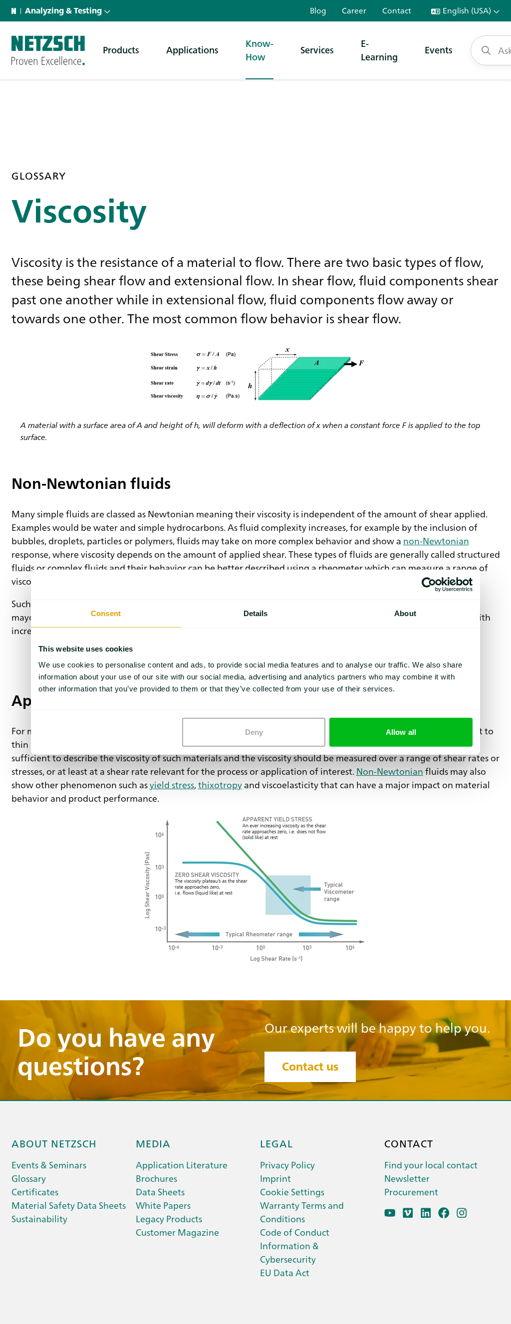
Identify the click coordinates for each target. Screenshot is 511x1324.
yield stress (172, 784)
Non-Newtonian (389, 770)
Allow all (401, 731)
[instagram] (462, 1213)
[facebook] (444, 1213)
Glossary (28, 1178)
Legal (276, 1143)
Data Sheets (160, 1191)
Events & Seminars (48, 1164)
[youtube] (390, 1213)
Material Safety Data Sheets (68, 1205)
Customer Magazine (177, 1232)
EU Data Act (284, 1272)
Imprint (275, 1178)
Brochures (156, 1178)
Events (439, 49)
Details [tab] (256, 613)
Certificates (34, 1191)
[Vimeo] (408, 1213)
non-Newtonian (436, 540)
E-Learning (379, 50)
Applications (192, 49)
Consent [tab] (106, 613)
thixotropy (220, 784)
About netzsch (54, 1143)
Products (121, 49)
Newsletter (407, 1178)
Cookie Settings (292, 1191)
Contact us (310, 1066)
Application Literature (182, 1164)
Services (317, 49)
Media (153, 1143)
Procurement (411, 1191)
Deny (254, 731)
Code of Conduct (294, 1232)
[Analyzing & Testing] (48, 50)
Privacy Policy (287, 1164)
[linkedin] (426, 1213)
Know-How (259, 50)
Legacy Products (169, 1218)
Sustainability (39, 1218)
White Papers (163, 1205)
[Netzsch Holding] (15, 11)
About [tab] (405, 613)
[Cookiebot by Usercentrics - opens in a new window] (429, 584)
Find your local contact (431, 1164)
